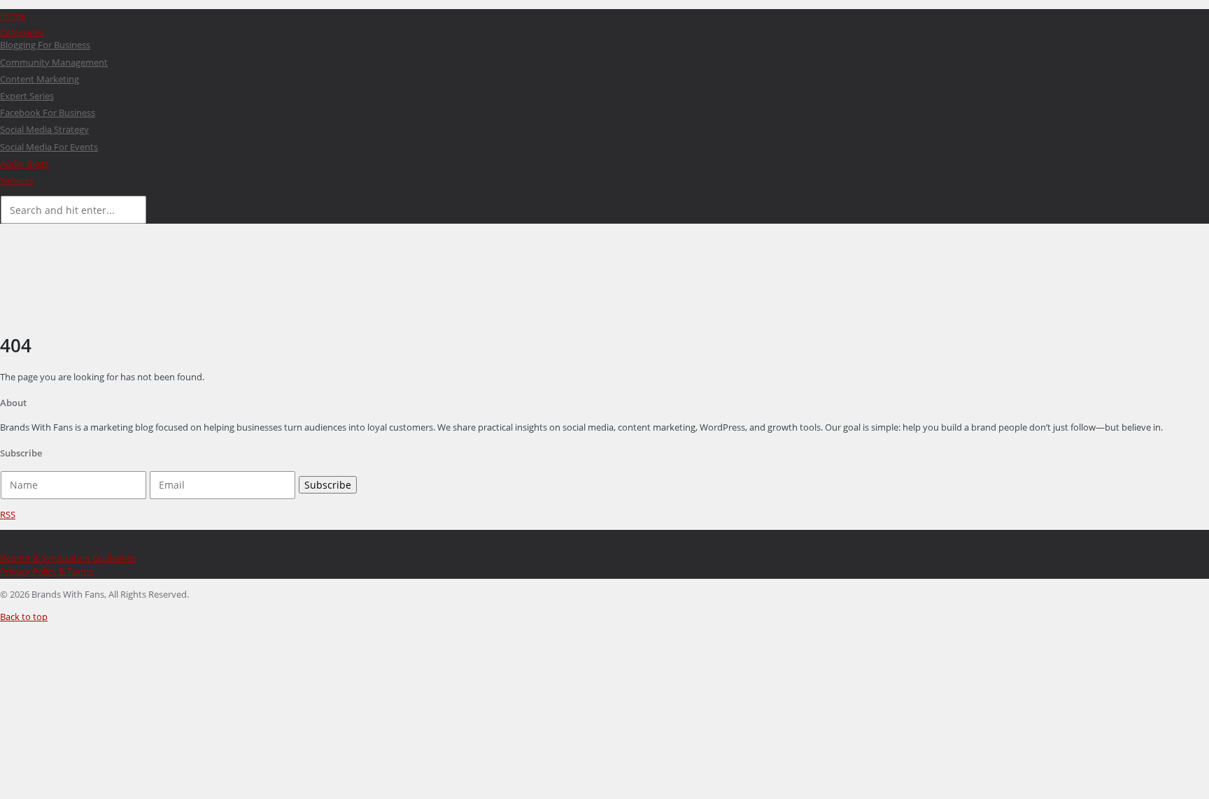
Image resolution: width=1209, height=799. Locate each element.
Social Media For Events (49, 147)
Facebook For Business (47, 112)
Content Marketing (39, 79)
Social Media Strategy (44, 129)
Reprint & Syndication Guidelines (68, 558)
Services (17, 180)
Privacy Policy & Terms (46, 571)
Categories (22, 32)
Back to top (24, 616)
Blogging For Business (45, 44)
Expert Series (27, 95)
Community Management (54, 62)
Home (13, 15)
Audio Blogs (24, 163)
